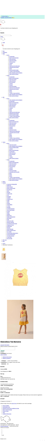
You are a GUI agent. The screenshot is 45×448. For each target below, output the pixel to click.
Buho (8, 191)
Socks (10, 64)
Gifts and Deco (12, 59)
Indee (8, 200)
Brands (4, 183)
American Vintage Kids (12, 184)
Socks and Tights (12, 86)
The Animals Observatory (12, 233)
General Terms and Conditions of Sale (11, 408)
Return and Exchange (7, 409)
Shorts (10, 91)
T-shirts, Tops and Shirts (14, 71)
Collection (5, 52)
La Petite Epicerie (10, 208)
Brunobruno (9, 189)
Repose (8, 227)
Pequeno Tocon (10, 225)
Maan (8, 212)
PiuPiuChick (9, 226)
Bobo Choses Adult (11, 188)
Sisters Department (11, 230)
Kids (3, 97)
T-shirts (11, 157)
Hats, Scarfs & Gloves (13, 74)
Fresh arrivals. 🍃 (5, 16)
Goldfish (9, 197)
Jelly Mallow (9, 204)
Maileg (8, 214)
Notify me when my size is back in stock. (9, 346)
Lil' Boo (8, 211)
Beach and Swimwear (13, 57)
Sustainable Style (6, 407)
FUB (8, 195)
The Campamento (11, 234)
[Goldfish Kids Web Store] (2, 23)
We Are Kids (9, 238)
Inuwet (8, 203)
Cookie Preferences (7, 414)
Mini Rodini (9, 218)
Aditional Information (7, 357)
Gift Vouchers (12, 62)
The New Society (10, 236)
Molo (8, 219)
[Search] (11, 35)
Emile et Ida (9, 193)
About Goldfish (6, 405)
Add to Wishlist (3, 354)
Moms (4, 181)
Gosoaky (9, 196)
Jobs (4, 412)
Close (1, 36)
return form (14, 403)
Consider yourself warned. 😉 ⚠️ (7, 17)
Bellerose (9, 185)
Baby (4, 53)
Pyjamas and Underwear (14, 66)
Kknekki (8, 207)
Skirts (10, 134)
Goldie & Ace (10, 199)
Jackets (11, 63)
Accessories (11, 56)
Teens (4, 142)
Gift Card (5, 240)
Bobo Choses (10, 187)
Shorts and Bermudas (13, 70)
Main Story (9, 215)
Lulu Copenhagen (10, 210)
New (3, 51)
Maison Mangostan (11, 217)
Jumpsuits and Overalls (14, 132)
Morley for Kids (10, 221)
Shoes (10, 68)
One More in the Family (12, 223)
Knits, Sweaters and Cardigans (15, 72)
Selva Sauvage (10, 229)
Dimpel (8, 192)
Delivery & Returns (7, 358)
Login (4, 42)
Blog (3, 241)
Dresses (11, 85)
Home (4, 243)
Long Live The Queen (4, 345)
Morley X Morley (10, 222)
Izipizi (8, 202)
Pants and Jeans (12, 60)
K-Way (8, 206)
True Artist (9, 237)
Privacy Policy (6, 411)
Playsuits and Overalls (14, 67)
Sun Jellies (9, 231)
